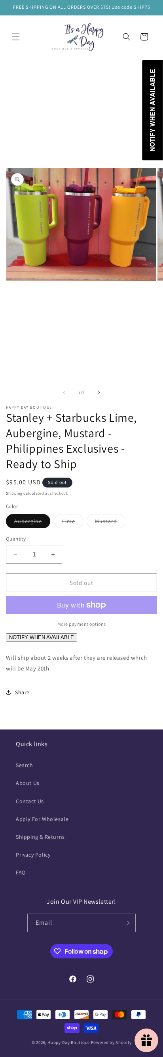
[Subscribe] (126, 923)
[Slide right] (99, 392)
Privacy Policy (33, 854)
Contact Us (30, 801)
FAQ (21, 872)
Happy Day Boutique (68, 1042)
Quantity (16, 538)
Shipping (14, 493)
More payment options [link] (81, 624)
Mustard (110, 522)
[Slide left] (64, 392)
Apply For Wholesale (42, 819)
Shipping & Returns (40, 836)
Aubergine (32, 522)
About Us (28, 783)
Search (24, 765)
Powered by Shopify (111, 1042)
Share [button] (22, 692)
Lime (72, 522)
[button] (16, 37)
